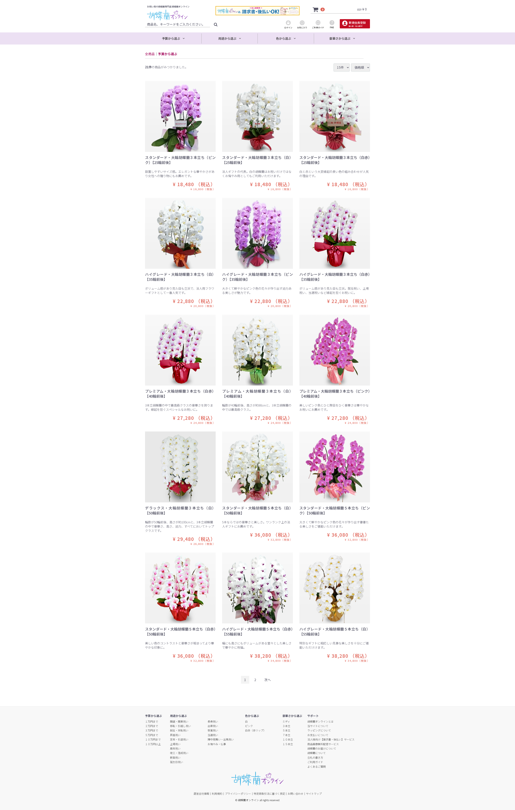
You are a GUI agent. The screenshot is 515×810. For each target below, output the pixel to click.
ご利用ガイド (315, 762)
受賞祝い (213, 730)
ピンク (249, 726)
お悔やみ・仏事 (217, 744)
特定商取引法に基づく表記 (269, 793)
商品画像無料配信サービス (323, 744)
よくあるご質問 (316, 766)
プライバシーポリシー (238, 793)
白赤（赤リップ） (255, 730)
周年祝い (175, 748)
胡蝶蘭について (316, 753)
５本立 (286, 730)
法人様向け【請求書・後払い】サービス (330, 739)
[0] (316, 9)
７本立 (286, 735)
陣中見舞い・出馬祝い (221, 739)
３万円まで (151, 730)
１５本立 (287, 744)
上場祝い (175, 744)
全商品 (150, 54)
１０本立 (287, 739)
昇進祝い (175, 735)
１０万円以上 (153, 744)
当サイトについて (317, 726)
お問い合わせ (295, 793)
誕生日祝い (176, 762)
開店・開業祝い (179, 721)
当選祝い (213, 735)
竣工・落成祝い (179, 753)
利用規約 (217, 793)
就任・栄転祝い (179, 730)
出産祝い (213, 726)
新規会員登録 (357, 24)
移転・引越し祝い (180, 726)
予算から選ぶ (167, 54)
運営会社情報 (201, 793)
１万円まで (151, 721)
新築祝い (175, 757)
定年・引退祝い (179, 739)
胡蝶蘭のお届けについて (321, 748)
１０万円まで (153, 739)
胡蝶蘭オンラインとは (320, 721)
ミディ (286, 721)
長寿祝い (213, 721)
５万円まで (151, 735)
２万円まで (151, 726)
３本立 (286, 726)
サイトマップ (314, 793)
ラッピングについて (319, 730)
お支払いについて (317, 735)
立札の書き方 (315, 757)
